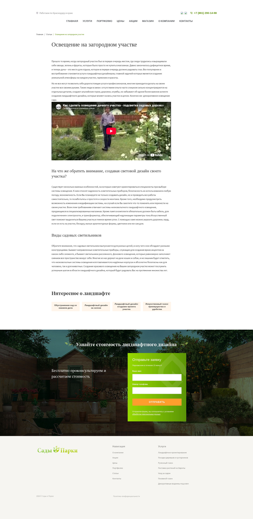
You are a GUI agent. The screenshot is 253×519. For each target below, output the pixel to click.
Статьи (115, 473)
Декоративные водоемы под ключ (173, 483)
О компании (166, 21)
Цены (120, 21)
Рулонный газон (165, 463)
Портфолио (104, 21)
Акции (133, 21)
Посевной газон (165, 478)
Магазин (148, 21)
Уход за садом (164, 473)
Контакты (186, 21)
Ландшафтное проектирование (172, 452)
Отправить (157, 402)
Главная (72, 21)
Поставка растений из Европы (171, 468)
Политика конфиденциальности (126, 496)
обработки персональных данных (146, 414)
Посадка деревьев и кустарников (173, 457)
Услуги (87, 21)
